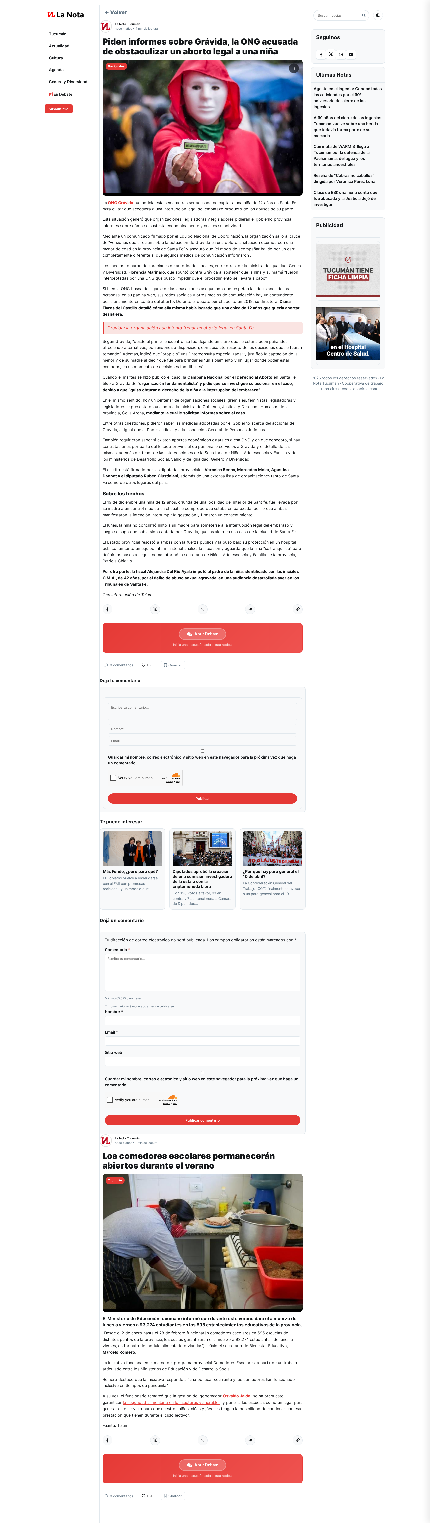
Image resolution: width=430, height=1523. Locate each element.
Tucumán (58, 33)
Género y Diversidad (68, 81)
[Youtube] (351, 55)
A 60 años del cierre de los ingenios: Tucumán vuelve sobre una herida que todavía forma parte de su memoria (348, 126)
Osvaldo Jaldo (236, 1395)
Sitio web (113, 1052)
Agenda (56, 69)
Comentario (117, 949)
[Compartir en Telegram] (250, 609)
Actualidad (59, 45)
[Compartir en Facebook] (107, 609)
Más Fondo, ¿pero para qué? (130, 871)
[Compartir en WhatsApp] (203, 609)
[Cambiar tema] (378, 15)
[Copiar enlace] (298, 609)
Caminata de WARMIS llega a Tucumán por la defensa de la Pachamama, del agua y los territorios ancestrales (342, 155)
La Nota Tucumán (127, 24)
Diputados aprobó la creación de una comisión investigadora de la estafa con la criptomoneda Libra (202, 879)
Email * (111, 1032)
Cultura (56, 57)
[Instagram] (341, 55)
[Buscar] (363, 15)
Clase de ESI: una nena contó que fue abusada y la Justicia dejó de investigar (345, 198)
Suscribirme (59, 109)
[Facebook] (321, 55)
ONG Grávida (120, 202)
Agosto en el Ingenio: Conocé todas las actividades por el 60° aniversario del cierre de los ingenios (348, 97)
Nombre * (114, 1011)
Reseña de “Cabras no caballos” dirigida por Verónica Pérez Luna (344, 178)
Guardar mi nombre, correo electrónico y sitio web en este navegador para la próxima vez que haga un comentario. (202, 760)
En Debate (62, 94)
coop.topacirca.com (359, 388)
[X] (331, 54)
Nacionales (116, 66)
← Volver (116, 12)
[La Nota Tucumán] (107, 26)
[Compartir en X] (155, 609)
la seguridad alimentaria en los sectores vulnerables (171, 1402)
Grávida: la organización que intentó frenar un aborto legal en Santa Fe (181, 327)
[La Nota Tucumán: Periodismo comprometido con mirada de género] (65, 14)
